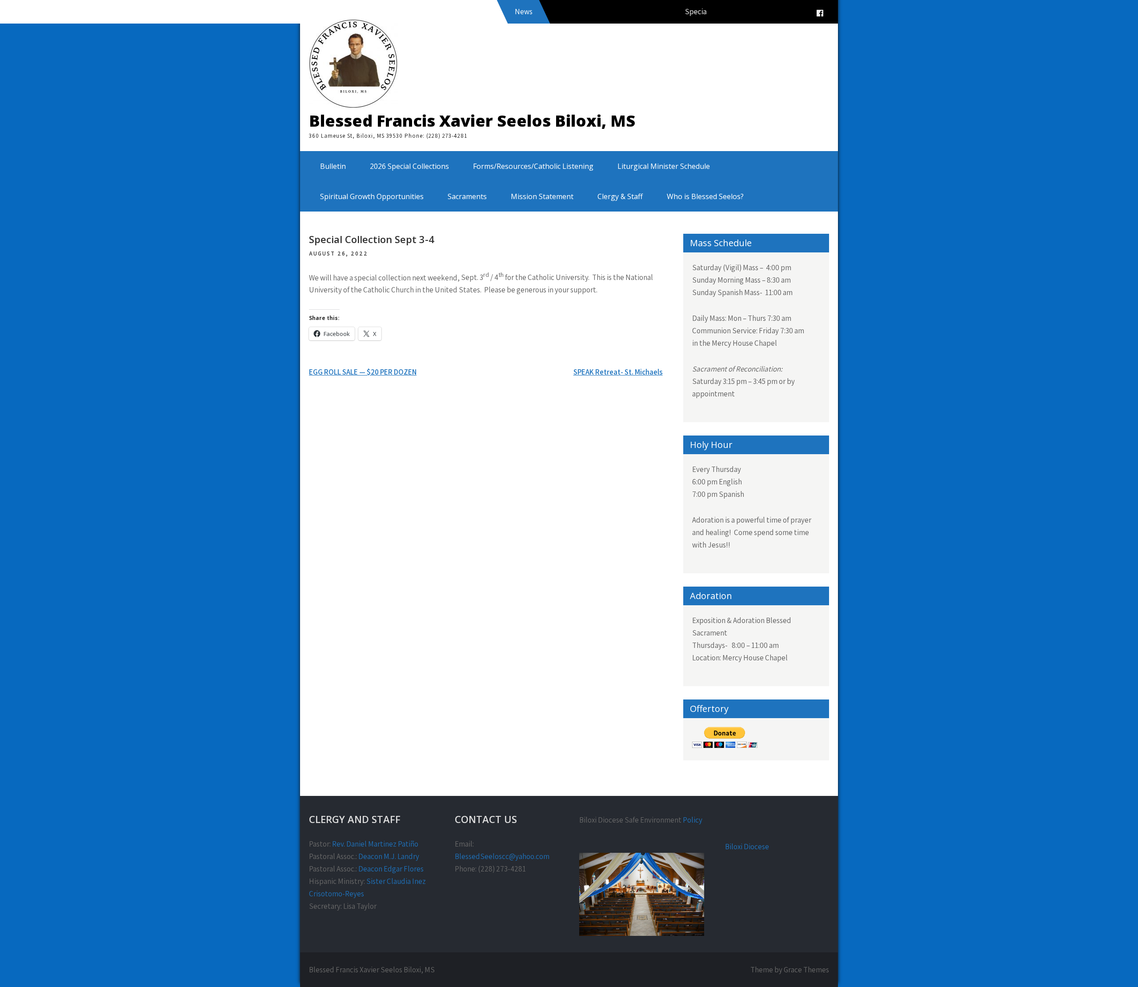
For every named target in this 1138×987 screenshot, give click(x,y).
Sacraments (467, 196)
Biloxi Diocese (747, 846)
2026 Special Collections (409, 166)
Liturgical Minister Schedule (663, 166)
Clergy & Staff (620, 196)
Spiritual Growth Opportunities (372, 196)
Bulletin (333, 166)
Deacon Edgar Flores (391, 869)
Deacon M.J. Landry (388, 856)
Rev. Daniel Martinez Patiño (375, 844)
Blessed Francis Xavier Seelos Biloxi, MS (472, 121)
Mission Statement (542, 196)
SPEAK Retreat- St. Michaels (618, 372)
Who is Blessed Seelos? (705, 196)
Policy (692, 820)
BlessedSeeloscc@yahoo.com (502, 856)
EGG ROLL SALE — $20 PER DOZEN (363, 372)
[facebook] (820, 13)
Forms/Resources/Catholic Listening (533, 166)
